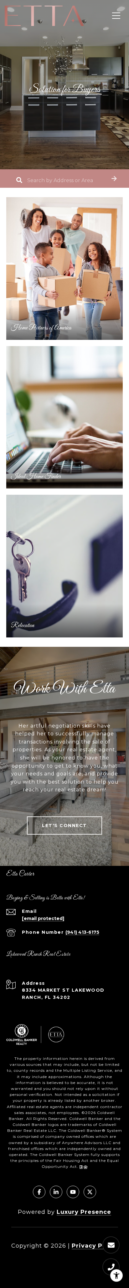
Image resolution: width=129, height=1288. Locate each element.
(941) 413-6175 (82, 932)
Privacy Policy (95, 1245)
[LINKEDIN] (56, 1192)
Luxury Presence (84, 1212)
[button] (114, 178)
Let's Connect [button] (64, 825)
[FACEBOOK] (39, 1192)
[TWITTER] (90, 1192)
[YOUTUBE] (73, 1192)
